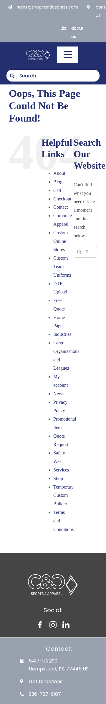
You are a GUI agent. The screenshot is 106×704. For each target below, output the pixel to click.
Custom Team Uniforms (62, 266)
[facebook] (40, 624)
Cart (57, 190)
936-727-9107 (45, 694)
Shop (58, 478)
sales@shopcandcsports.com (47, 7)
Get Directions (45, 681)
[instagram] (53, 624)
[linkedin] (65, 624)
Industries (62, 334)
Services (61, 469)
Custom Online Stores (60, 241)
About (59, 173)
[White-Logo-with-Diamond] (38, 50)
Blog (57, 181)
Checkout (62, 198)
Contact (60, 207)
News (58, 393)
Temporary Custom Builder (63, 495)
